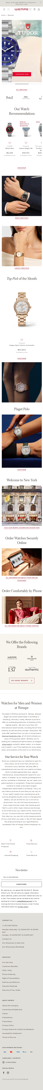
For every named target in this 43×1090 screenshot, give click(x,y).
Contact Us (6, 939)
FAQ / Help (7, 970)
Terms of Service (9, 1037)
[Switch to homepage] (21, 9)
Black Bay (9, 148)
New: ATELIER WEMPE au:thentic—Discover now (21, 3)
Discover (22, 168)
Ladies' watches (22, 268)
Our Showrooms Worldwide (13, 947)
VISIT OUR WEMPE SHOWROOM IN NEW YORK (22, 528)
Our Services (7, 962)
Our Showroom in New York (13, 943)
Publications (7, 1017)
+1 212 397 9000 (10, 926)
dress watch (7, 744)
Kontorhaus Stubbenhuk (12, 1010)
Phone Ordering (8, 974)
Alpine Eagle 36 (26, 148)
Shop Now (21, 358)
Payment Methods (9, 986)
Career (5, 1014)
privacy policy (23, 907)
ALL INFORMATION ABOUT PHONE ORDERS (22, 626)
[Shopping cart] (39, 9)
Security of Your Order (11, 990)
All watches (21, 89)
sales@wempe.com (25, 901)
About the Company (10, 1006)
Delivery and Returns (10, 982)
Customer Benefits (10, 966)
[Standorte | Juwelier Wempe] (34, 9)
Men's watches (21, 218)
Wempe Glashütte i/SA (11, 736)
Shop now (21, 469)
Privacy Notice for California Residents (18, 1029)
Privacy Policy (8, 1025)
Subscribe (21, 884)
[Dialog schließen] (41, 2)
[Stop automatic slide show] (33, 75)
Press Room (7, 1021)
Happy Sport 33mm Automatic (21, 345)
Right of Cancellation (11, 978)
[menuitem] (4, 9)
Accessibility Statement (12, 1033)
